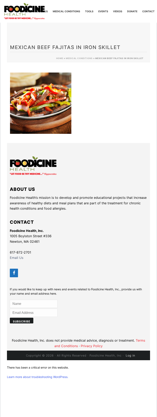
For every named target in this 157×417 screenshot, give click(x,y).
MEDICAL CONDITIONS (66, 11)
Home (59, 58)
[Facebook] (14, 273)
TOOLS (89, 11)
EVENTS (103, 11)
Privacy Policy (92, 346)
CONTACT (148, 11)
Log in (130, 355)
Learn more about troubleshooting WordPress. (37, 377)
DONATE (132, 11)
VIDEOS (117, 11)
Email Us (16, 258)
